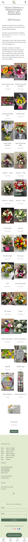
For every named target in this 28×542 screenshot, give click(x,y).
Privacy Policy (5, 478)
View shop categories (14, 535)
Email (2, 513)
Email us (3, 489)
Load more (14, 431)
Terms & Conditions (6, 476)
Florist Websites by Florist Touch (14, 526)
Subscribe (14, 520)
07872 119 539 (8, 487)
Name (3, 507)
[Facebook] (25, 2)
